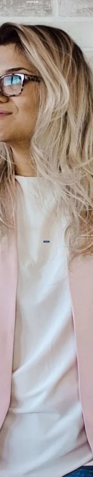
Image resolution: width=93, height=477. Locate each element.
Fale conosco (46, 241)
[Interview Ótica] (32, 1)
